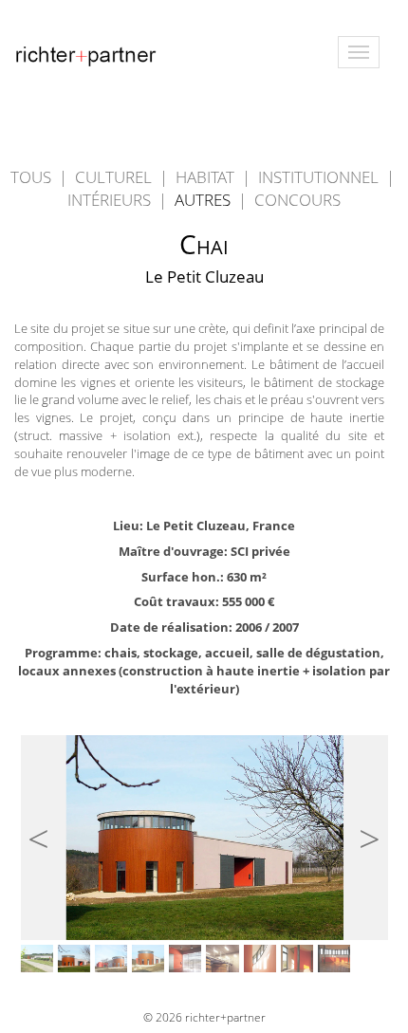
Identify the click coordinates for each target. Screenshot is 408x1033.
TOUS (30, 177)
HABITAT (207, 177)
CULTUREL (115, 177)
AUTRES (204, 200)
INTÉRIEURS (111, 200)
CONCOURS (297, 200)
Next (361, 830)
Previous (46, 830)
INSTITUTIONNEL (320, 177)
